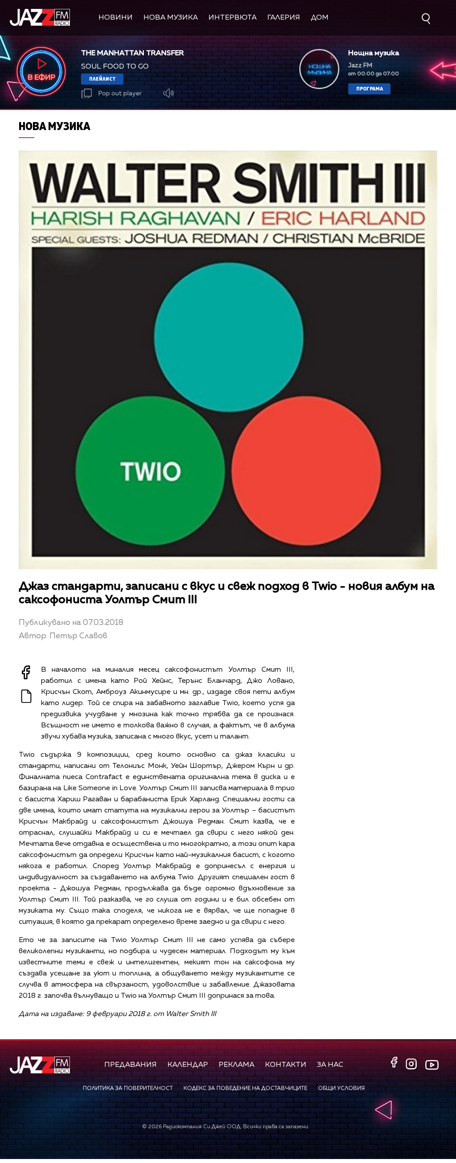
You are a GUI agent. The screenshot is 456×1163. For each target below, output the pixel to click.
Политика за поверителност (128, 1088)
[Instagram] (412, 1064)
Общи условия (341, 1088)
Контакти (285, 1065)
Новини (115, 17)
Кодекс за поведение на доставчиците (245, 1088)
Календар (187, 1065)
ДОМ (320, 17)
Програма (369, 88)
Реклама (236, 1065)
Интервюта (232, 17)
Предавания (130, 1065)
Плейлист (102, 78)
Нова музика (170, 17)
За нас (330, 1065)
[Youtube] (432, 1064)
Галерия (283, 17)
